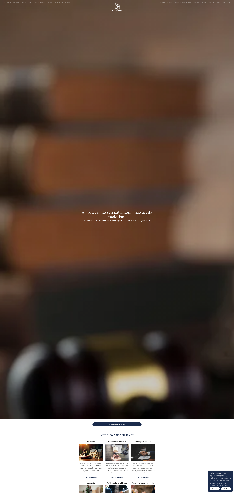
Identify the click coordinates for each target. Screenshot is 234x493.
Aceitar (226, 488)
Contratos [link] (196, 2)
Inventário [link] (170, 2)
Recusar (214, 488)
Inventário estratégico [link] (20, 2)
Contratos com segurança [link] (55, 2)
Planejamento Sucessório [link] (37, 2)
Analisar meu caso (91, 477)
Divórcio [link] (162, 2)
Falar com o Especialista (117, 424)
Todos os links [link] (221, 2)
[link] (117, 1)
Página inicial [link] (7, 2)
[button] (229, 2)
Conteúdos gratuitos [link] (208, 2)
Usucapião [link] (68, 2)
